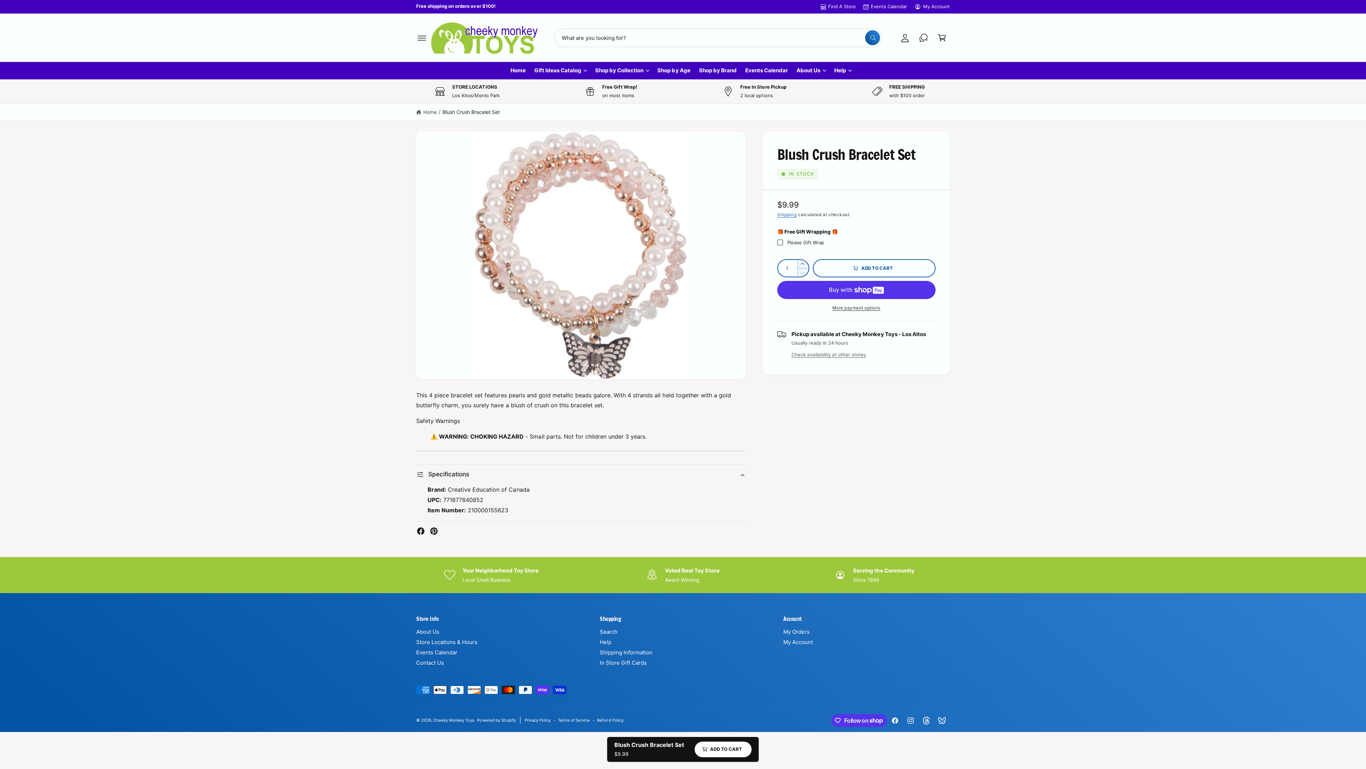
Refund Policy (610, 720)
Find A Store (842, 6)
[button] (422, 37)
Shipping (787, 214)
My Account (936, 6)
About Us (808, 70)
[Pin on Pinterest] (434, 531)
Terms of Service (574, 720)
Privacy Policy (538, 720)
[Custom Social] (942, 720)
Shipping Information (626, 652)
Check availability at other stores (828, 354)
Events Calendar (889, 6)
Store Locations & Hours (446, 642)
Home (430, 112)
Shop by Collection (619, 70)
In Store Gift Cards (623, 662)
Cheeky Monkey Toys (453, 720)
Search (609, 631)
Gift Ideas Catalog (557, 70)
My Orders (796, 631)
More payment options (856, 307)
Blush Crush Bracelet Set (471, 112)
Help (840, 70)
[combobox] (718, 37)
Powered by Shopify (496, 720)
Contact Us (430, 662)
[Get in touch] (923, 37)
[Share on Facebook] (420, 531)
